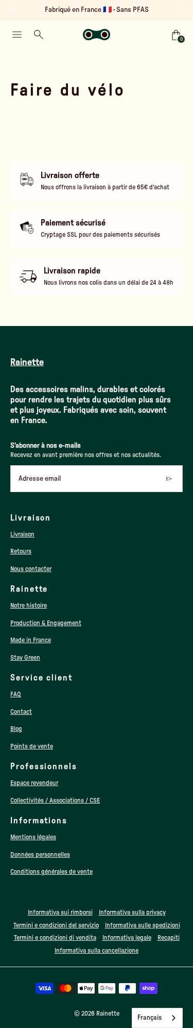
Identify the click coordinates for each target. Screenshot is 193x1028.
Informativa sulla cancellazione (96, 951)
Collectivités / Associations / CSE (55, 800)
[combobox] (157, 1018)
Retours (20, 551)
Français (149, 1018)
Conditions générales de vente (51, 872)
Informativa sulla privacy (132, 912)
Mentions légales (33, 837)
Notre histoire (28, 605)
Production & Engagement (45, 623)
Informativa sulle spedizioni (142, 925)
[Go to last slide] (14, 10)
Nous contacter (30, 569)
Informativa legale (126, 938)
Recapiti (168, 938)
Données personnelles (40, 855)
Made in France (30, 640)
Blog (16, 729)
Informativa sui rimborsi (60, 912)
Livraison (22, 534)
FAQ (15, 694)
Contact (21, 712)
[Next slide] (179, 10)
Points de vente (31, 746)
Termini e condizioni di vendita (55, 938)
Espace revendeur (34, 783)
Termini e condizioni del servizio (56, 925)
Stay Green (25, 658)
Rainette (107, 1013)
